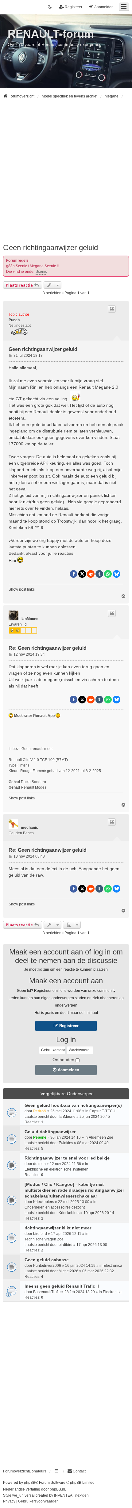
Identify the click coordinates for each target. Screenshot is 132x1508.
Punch (14, 320)
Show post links (22, 589)
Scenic (41, 271)
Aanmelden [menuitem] (104, 7)
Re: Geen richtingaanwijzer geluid (48, 648)
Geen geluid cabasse (47, 1259)
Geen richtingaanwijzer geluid (50, 247)
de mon (39, 1164)
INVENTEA (63, 1495)
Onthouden (63, 1059)
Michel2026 (68, 1271)
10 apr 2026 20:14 (98, 1213)
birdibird (40, 1234)
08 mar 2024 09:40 (93, 1143)
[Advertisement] (66, 174)
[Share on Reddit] (91, 574)
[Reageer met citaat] (112, 309)
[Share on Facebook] (73, 574)
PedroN (39, 1111)
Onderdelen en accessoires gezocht (55, 1207)
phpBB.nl (57, 1489)
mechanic (29, 827)
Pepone (39, 1137)
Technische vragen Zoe (44, 1239)
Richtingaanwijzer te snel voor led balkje (67, 1158)
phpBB (29, 1482)
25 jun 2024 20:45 (95, 1116)
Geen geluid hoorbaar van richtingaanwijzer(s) (73, 1105)
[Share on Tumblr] (99, 574)
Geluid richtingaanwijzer (50, 1131)
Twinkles (66, 1143)
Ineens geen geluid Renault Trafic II (62, 1286)
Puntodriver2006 (47, 1265)
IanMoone (29, 619)
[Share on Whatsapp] (108, 574)
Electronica (112, 1265)
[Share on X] (82, 574)
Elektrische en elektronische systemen (56, 1169)
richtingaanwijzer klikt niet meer (58, 1227)
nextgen (82, 1495)
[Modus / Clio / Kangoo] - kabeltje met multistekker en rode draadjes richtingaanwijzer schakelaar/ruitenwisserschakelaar (74, 1190)
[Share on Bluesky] (116, 574)
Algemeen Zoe (101, 1137)
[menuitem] (76, 1471)
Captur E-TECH (102, 1111)
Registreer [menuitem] (73, 7)
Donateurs (37, 1471)
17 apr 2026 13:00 (91, 1245)
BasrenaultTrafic (46, 1292)
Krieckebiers (43, 1202)
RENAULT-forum (51, 34)
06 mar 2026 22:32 (98, 1271)
